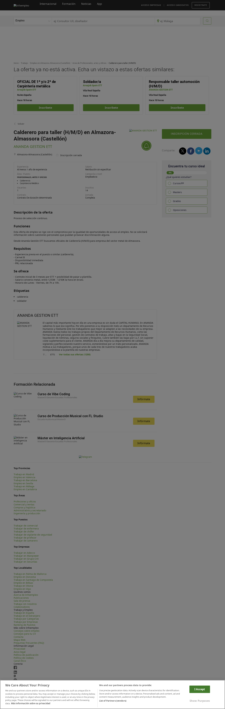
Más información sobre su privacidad (30, 703)
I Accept (199, 689)
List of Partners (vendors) (112, 700)
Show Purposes (200, 701)
